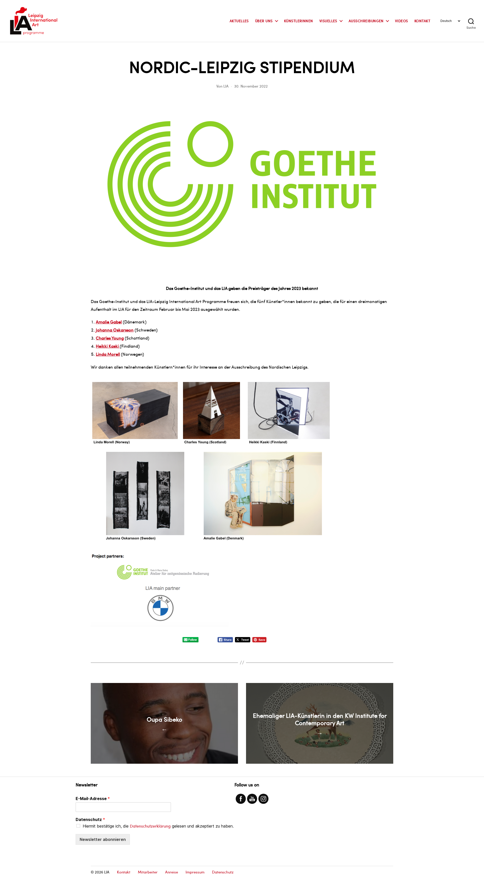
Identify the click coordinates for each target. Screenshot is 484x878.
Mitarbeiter (148, 871)
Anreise (171, 871)
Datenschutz (90, 819)
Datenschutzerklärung (150, 826)
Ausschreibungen (366, 21)
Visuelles (328, 21)
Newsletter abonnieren (103, 839)
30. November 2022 (251, 86)
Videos (401, 21)
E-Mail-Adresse (93, 798)
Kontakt (422, 21)
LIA (226, 86)
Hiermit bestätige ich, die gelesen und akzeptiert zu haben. (158, 826)
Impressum (195, 871)
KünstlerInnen (298, 21)
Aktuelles (239, 21)
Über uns (264, 21)
